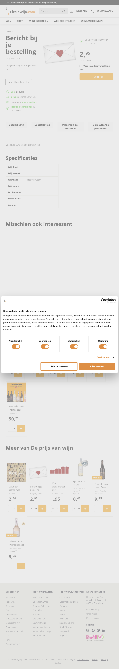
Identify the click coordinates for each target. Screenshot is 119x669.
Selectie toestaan (59, 366)
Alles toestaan (97, 366)
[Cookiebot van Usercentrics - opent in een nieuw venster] (103, 300)
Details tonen (103, 357)
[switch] (45, 346)
